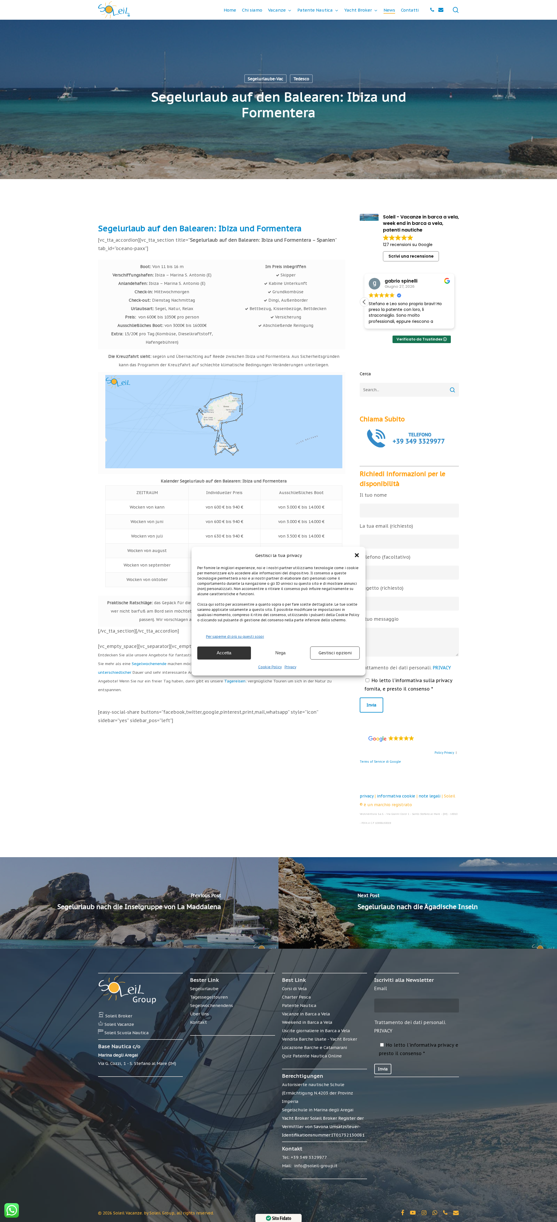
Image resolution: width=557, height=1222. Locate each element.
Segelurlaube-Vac (265, 78)
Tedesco (301, 78)
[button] (357, 555)
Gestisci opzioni (335, 652)
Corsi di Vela (294, 988)
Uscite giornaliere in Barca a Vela (316, 1030)
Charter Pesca (296, 997)
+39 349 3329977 (309, 1157)
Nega (280, 652)
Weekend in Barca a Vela (307, 1022)
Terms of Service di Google (380, 762)
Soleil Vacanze (119, 1024)
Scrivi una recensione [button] (411, 256)
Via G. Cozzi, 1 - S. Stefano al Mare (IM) (137, 1063)
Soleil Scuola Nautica (126, 1032)
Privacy (290, 667)
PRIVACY (442, 668)
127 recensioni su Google (408, 244)
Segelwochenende (149, 663)
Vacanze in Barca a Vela (306, 1014)
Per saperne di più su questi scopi (235, 636)
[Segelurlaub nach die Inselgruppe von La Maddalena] (139, 903)
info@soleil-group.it (315, 1165)
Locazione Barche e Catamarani (314, 1047)
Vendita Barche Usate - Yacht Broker (319, 1039)
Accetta (224, 652)
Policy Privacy (444, 753)
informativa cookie (396, 796)
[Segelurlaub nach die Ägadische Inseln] (417, 903)
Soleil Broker (118, 1016)
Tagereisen (234, 681)
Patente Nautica (299, 1005)
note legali (429, 796)
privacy (366, 796)
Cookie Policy (270, 667)
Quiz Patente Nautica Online (312, 1056)
